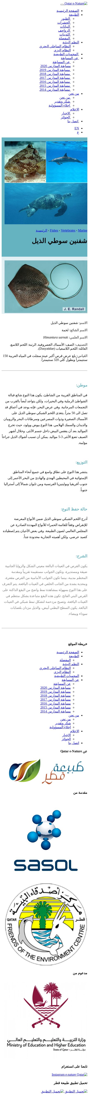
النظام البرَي (62, 50)
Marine (82, 230)
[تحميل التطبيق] (76, 1091)
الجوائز (66, 117)
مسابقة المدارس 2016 (55, 81)
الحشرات (64, 22)
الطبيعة (74, 14)
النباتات (65, 26)
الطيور (66, 18)
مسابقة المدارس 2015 (55, 85)
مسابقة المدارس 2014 (55, 89)
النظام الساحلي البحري (55, 46)
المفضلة (65, 38)
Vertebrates (68, 230)
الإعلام (74, 109)
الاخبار (66, 113)
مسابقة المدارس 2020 (55, 66)
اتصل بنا (73, 121)
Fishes (54, 230)
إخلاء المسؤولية (60, 105)
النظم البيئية (71, 42)
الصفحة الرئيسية (68, 10)
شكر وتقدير (62, 101)
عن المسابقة (70, 58)
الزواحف (64, 30)
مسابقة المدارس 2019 (55, 70)
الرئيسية (41, 230)
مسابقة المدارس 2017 (55, 78)
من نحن (74, 93)
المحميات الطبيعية (66, 54)
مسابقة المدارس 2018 (55, 74)
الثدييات (65, 34)
